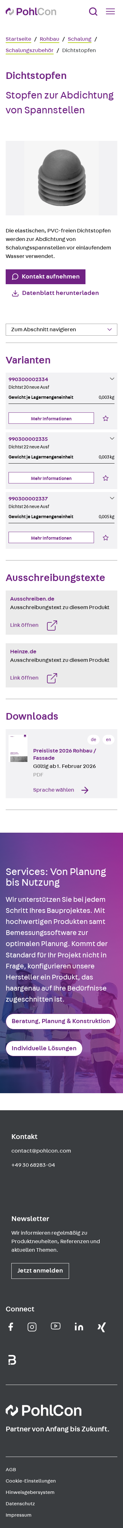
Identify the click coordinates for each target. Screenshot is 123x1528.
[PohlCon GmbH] (11, 1327)
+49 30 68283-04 (33, 1165)
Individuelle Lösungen (44, 1048)
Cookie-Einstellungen (31, 1480)
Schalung (79, 39)
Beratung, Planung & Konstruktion (61, 1021)
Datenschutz (20, 1503)
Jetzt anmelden (40, 1270)
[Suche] (93, 11)
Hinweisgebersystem (30, 1492)
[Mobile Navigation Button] (111, 11)
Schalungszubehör (30, 50)
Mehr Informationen (51, 418)
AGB (11, 1469)
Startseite (18, 39)
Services (20, 343)
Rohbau (49, 39)
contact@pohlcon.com (41, 1151)
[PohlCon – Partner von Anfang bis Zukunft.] (31, 11)
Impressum (19, 1515)
